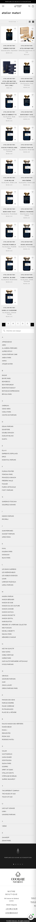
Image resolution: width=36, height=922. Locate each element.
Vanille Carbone (9, 310)
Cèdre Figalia (26, 147)
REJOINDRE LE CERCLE (20, 916)
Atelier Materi (27, 48)
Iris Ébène (26, 180)
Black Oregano (27, 81)
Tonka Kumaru (26, 277)
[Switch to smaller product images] (33, 22)
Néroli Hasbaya (27, 211)
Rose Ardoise (27, 244)
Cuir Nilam (9, 180)
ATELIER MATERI (9, 45)
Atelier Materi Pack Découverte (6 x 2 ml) (9, 83)
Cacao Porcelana (9, 147)
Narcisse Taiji (9, 211)
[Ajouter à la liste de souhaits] (15, 28)
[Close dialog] (35, 901)
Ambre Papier (9, 48)
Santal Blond (9, 277)
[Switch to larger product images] (30, 22)
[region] (18, 854)
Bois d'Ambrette (9, 114)
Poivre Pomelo (9, 244)
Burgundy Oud (26, 114)
